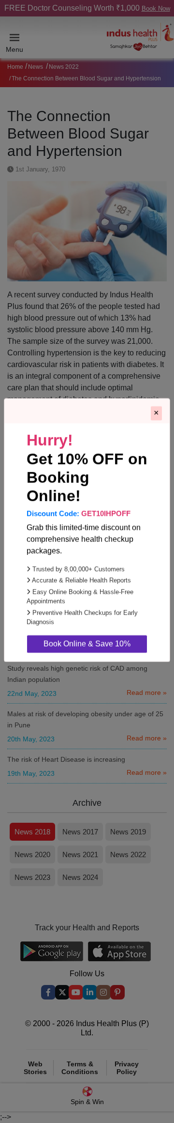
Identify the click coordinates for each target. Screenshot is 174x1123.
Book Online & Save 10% (87, 675)
